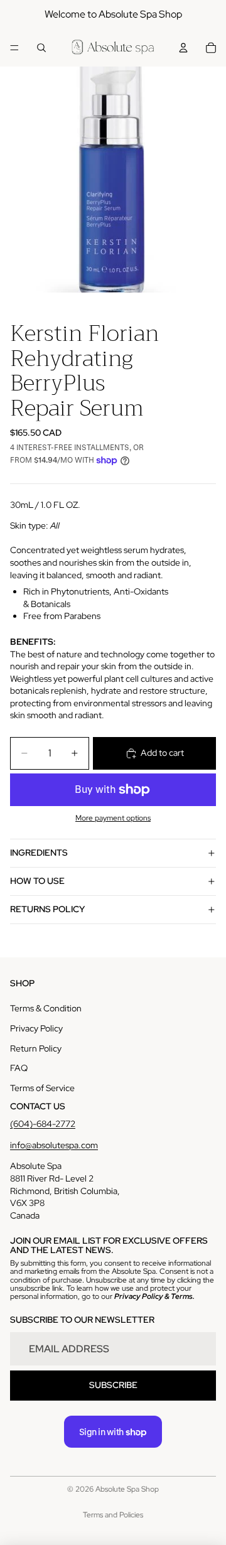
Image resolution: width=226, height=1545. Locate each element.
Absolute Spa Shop (127, 1489)
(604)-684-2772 (42, 1123)
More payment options (113, 818)
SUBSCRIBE (113, 1385)
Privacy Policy (36, 1028)
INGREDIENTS (39, 852)
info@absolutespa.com (54, 1145)
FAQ (19, 1068)
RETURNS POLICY (47, 909)
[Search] (41, 48)
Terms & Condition (46, 1008)
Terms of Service (42, 1088)
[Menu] (14, 47)
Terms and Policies (113, 1515)
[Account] (183, 48)
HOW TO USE (37, 880)
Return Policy (36, 1048)
